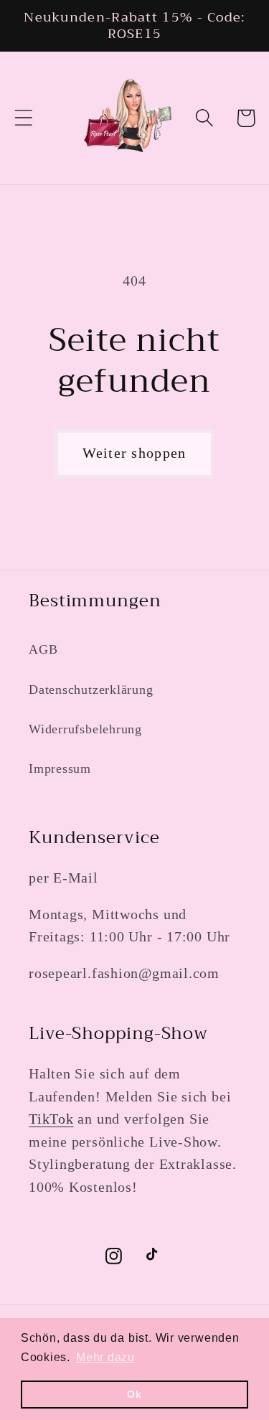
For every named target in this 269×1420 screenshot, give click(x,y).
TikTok (51, 1119)
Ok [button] (134, 1394)
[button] (23, 118)
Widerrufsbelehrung (85, 729)
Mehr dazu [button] (105, 1357)
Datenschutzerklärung (91, 689)
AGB (43, 649)
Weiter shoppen (134, 453)
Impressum (60, 768)
